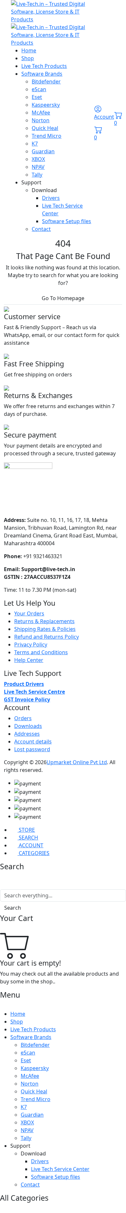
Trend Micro (46, 135)
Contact (41, 229)
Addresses (27, 733)
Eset (37, 97)
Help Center (28, 660)
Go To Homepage (63, 298)
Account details (33, 741)
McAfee (41, 112)
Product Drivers (24, 684)
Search (12, 907)
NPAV (38, 166)
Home (28, 50)
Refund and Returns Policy (46, 636)
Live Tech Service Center (60, 1169)
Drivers (51, 197)
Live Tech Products (44, 66)
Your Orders (29, 613)
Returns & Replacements (44, 621)
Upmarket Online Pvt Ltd (77, 762)
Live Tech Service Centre (34, 691)
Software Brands (41, 73)
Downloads (28, 726)
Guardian (43, 151)
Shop (27, 58)
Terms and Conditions (41, 652)
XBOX (38, 159)
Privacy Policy (30, 644)
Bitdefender (46, 81)
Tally (37, 174)
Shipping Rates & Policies (45, 629)
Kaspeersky (46, 104)
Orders (23, 718)
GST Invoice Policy (27, 699)
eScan (39, 89)
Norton (40, 120)
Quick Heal (45, 128)
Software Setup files (66, 221)
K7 (35, 143)
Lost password (32, 749)
